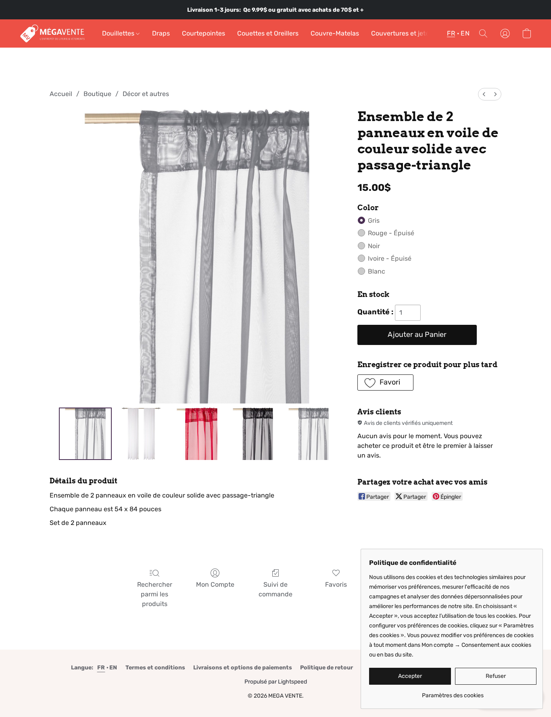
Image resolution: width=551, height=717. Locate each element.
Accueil (61, 94)
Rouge (391, 233)
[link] (452, 692)
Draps (161, 33)
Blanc (376, 271)
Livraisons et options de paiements (242, 667)
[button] (52, 33)
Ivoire (389, 258)
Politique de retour (326, 667)
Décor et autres (146, 94)
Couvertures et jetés (401, 33)
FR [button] (451, 33)
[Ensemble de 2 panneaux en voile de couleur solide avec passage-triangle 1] (141, 434)
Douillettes (119, 33)
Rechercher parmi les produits (154, 594)
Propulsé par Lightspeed (275, 681)
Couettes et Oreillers (267, 33)
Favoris (336, 584)
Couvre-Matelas (335, 33)
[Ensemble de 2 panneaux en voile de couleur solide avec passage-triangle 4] (308, 434)
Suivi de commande (275, 589)
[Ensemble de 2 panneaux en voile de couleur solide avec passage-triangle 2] (197, 434)
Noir (374, 246)
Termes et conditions (155, 667)
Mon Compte (215, 584)
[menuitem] (484, 94)
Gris (374, 220)
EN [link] (113, 667)
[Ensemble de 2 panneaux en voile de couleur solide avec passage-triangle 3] (253, 434)
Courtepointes (203, 33)
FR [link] (101, 667)
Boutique (97, 94)
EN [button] (465, 33)
